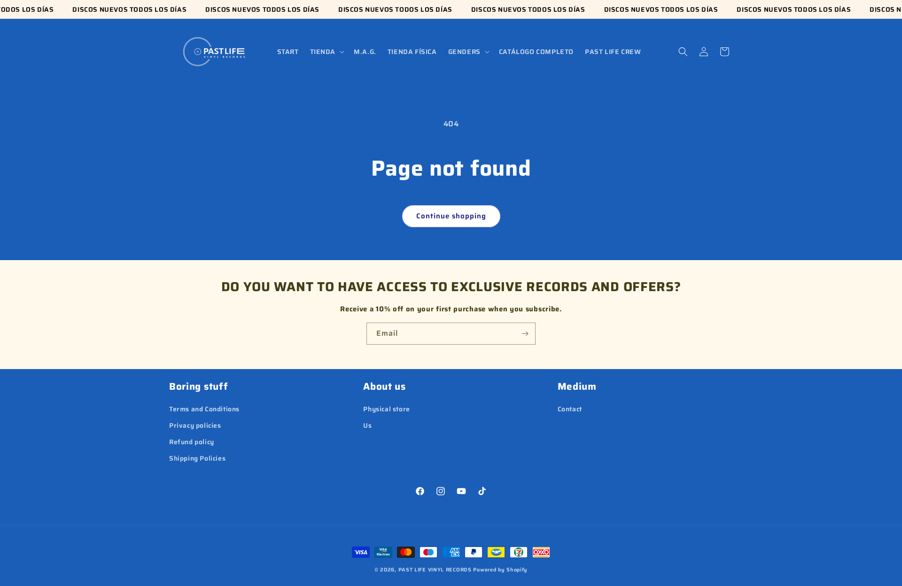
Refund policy (191, 442)
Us (367, 425)
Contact (570, 409)
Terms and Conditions (204, 409)
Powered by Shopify (500, 570)
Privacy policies (195, 425)
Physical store (386, 409)
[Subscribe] (524, 334)
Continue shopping (451, 216)
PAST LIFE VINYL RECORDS (435, 570)
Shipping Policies (197, 458)
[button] (326, 52)
